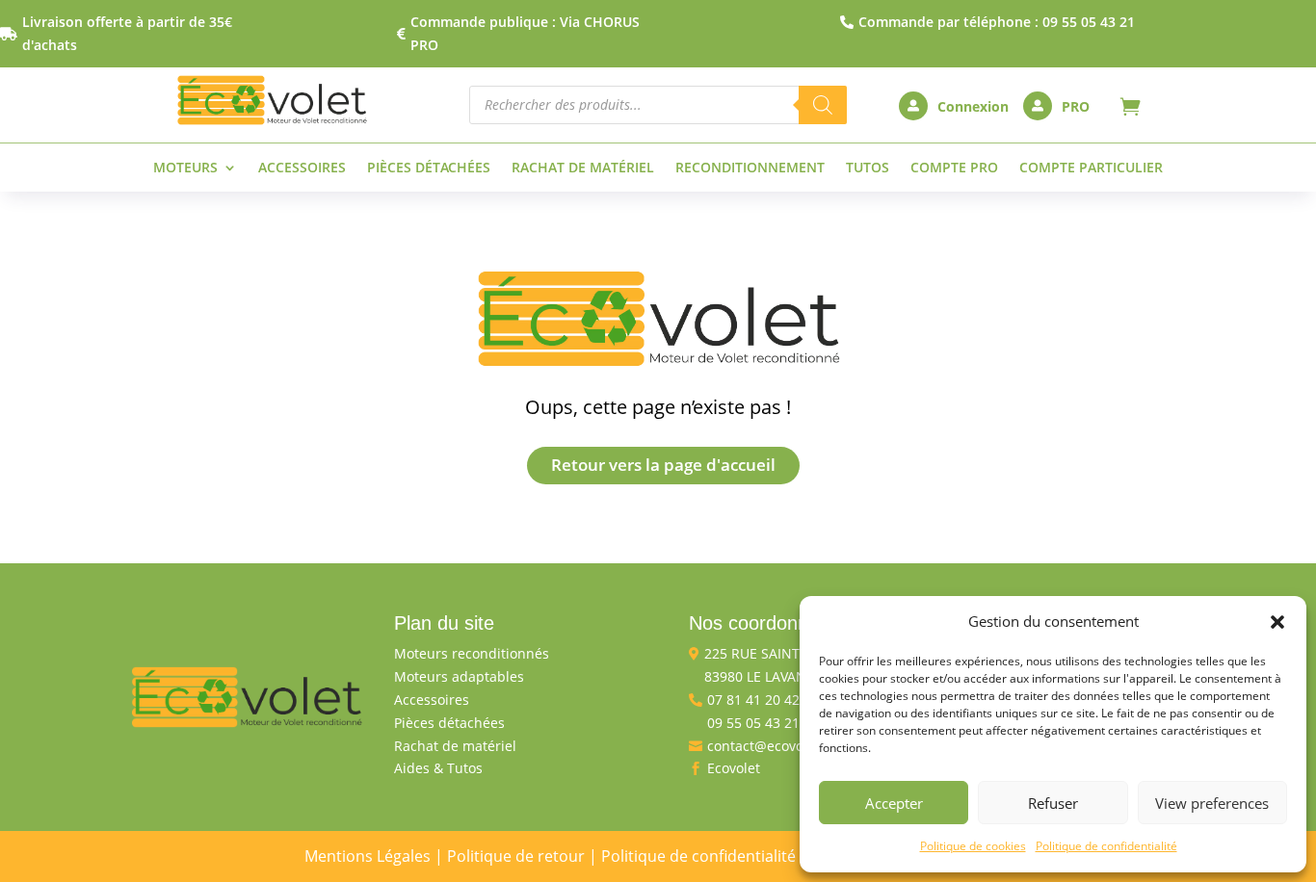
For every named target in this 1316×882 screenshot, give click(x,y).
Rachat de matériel (583, 168)
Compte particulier (1091, 168)
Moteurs (185, 168)
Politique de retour (516, 856)
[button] (1277, 622)
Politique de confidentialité (1106, 846)
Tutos (867, 168)
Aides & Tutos (438, 768)
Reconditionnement (750, 168)
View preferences (1212, 803)
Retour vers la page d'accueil (663, 465)
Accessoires (302, 168)
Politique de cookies (973, 846)
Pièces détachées (428, 168)
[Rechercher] (823, 105)
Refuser (1053, 803)
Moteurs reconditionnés (471, 653)
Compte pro (954, 168)
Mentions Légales (367, 856)
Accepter (894, 803)
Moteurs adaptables (459, 676)
